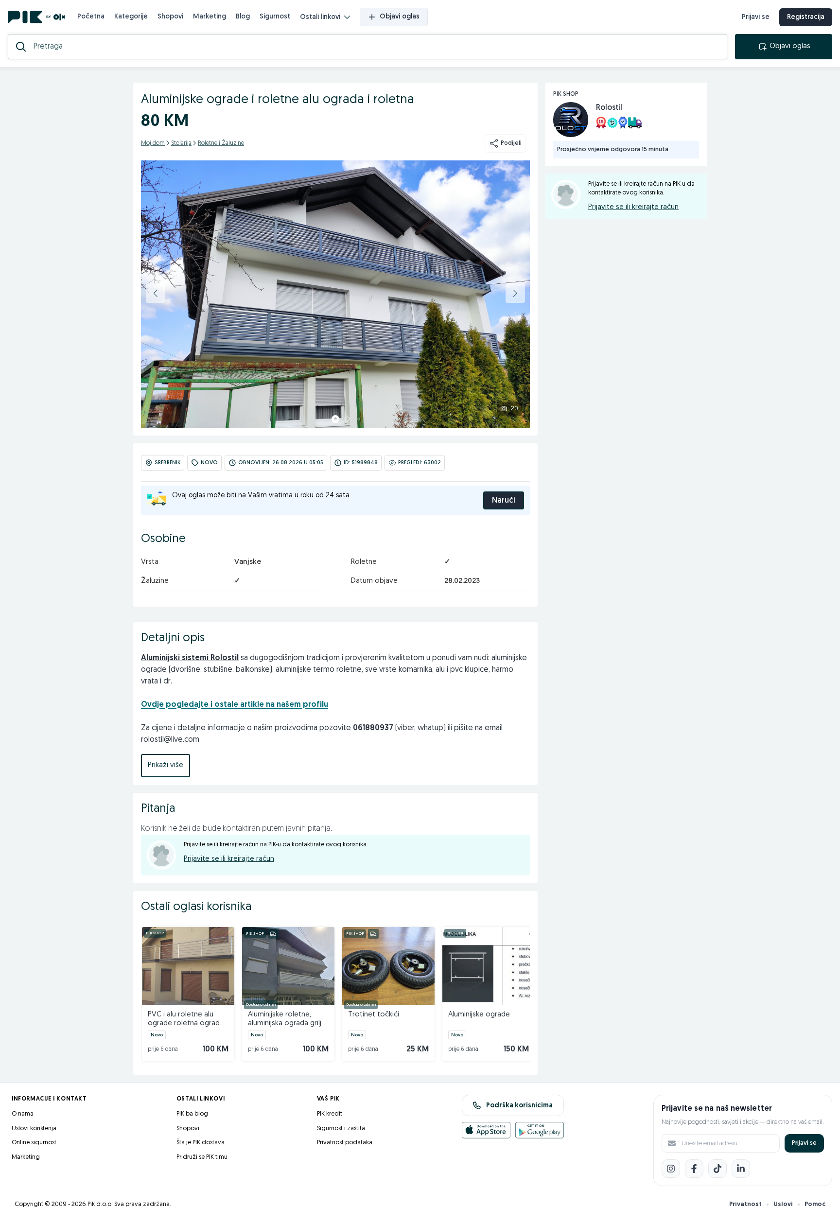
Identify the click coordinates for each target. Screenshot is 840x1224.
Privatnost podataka (344, 1142)
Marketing (209, 16)
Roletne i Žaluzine (221, 143)
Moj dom (153, 143)
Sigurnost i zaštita (341, 1128)
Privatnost (745, 1204)
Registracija (805, 17)
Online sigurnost (34, 1142)
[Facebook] (694, 1168)
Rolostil (609, 108)
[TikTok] (717, 1168)
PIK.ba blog (192, 1114)
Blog (243, 16)
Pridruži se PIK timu (202, 1157)
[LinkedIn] (741, 1168)
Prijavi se (756, 17)
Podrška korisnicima (519, 1105)
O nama (23, 1114)
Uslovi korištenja (34, 1128)
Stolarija (181, 143)
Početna (91, 16)
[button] (155, 293)
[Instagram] (671, 1168)
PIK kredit (329, 1114)
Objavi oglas (400, 16)
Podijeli (511, 143)
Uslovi (783, 1204)
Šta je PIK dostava (200, 1142)
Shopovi (170, 16)
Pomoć (815, 1204)
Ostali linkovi (320, 17)
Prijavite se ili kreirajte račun (229, 859)
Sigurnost (275, 16)
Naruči (503, 501)
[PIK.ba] (37, 17)
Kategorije (131, 16)
